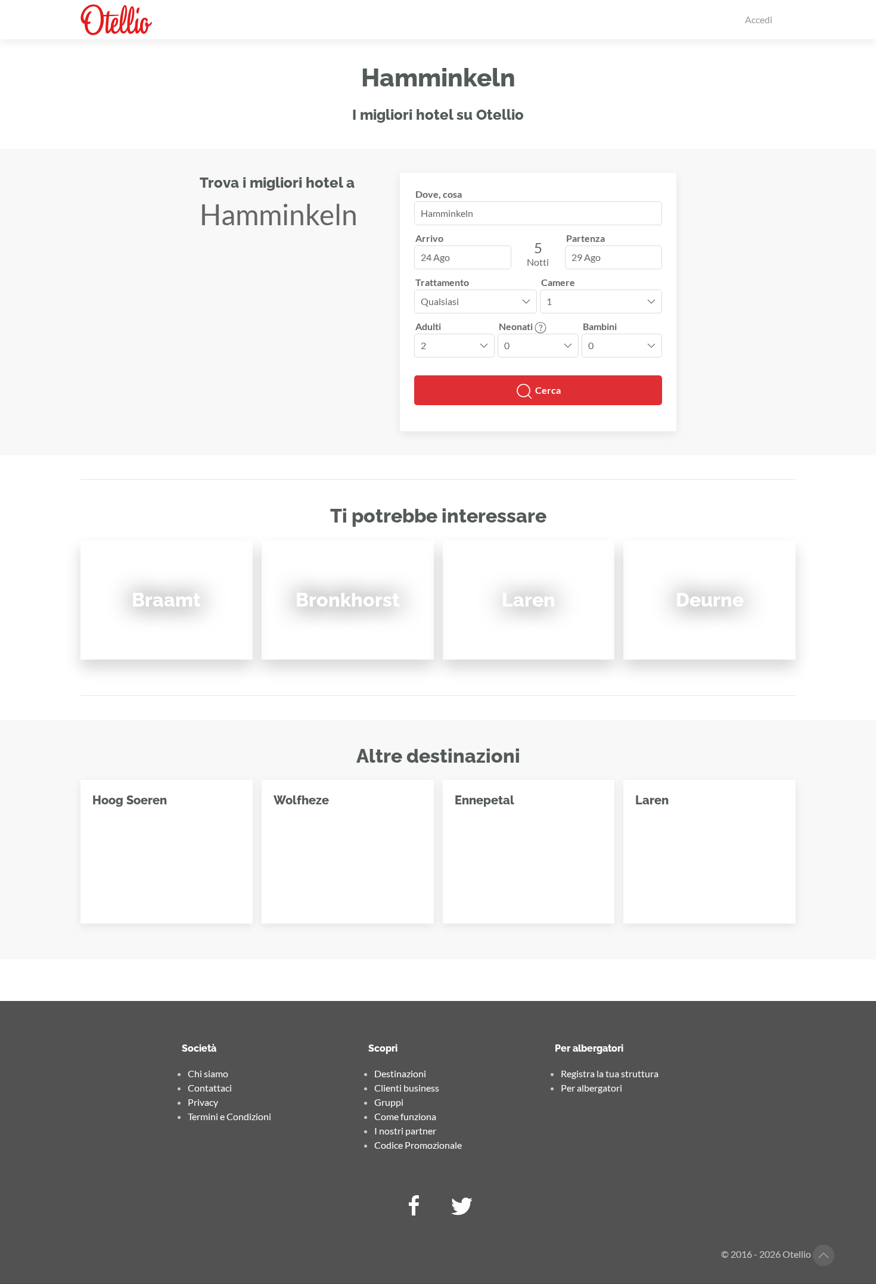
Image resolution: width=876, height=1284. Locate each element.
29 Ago (586, 257)
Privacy (203, 1102)
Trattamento (442, 282)
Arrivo (429, 238)
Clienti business (406, 1087)
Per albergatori (591, 1087)
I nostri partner (405, 1130)
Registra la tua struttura (609, 1073)
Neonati (517, 326)
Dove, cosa (438, 194)
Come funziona (405, 1116)
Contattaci (210, 1087)
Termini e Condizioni (229, 1116)
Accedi (758, 19)
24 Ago (435, 257)
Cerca (547, 390)
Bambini (600, 326)
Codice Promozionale (418, 1145)
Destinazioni (400, 1073)
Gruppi (388, 1102)
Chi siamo (208, 1073)
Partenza (585, 238)
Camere (558, 282)
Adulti (428, 326)
